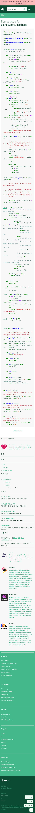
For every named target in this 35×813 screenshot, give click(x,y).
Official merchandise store (8, 767)
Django (2, 9)
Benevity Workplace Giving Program (11, 770)
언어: (30, 801)
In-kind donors (6, 788)
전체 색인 (5, 467)
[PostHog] (4, 629)
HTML (15, 538)
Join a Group (4, 689)
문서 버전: (28, 805)
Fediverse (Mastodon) (7, 739)
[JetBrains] (4, 573)
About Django (5, 660)
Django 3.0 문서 (7, 479)
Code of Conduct (5, 672)
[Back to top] (31, 810)
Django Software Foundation (9, 669)
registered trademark (18, 807)
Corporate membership (7, 764)
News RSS (4, 748)
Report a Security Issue (7, 697)
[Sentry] (4, 557)
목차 (4, 464)
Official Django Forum (8, 518)
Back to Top (18, 431)
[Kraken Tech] (4, 600)
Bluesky (3, 742)
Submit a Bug (4, 694)
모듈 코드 (7, 482)
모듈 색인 (7, 504)
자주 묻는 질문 (5, 497)
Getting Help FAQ (5, 714)
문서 (3, 15)
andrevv (5, 800)
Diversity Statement (6, 675)
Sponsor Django (5, 762)
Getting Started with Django (8, 663)
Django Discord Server (8, 511)
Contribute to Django (6, 691)
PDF (19, 538)
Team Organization (6, 666)
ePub (22, 538)
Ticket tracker (5, 526)
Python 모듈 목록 (7, 470)
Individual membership (7, 700)
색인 (2, 504)
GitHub (3, 733)
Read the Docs (5, 540)
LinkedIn (3, 745)
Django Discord (5, 717)
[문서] (5, 50)
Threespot (5, 795)
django (8, 485)
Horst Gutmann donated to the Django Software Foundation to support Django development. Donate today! (20, 447)
